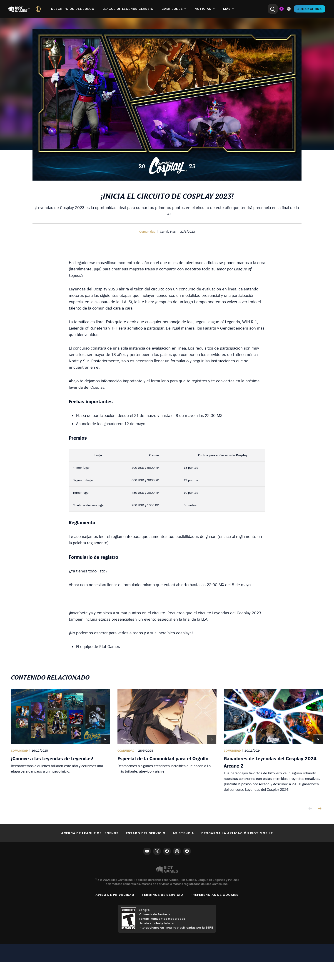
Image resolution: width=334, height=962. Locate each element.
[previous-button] (310, 809)
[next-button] (319, 809)
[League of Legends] (39, 8)
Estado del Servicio (145, 833)
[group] (167, 743)
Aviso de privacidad (114, 895)
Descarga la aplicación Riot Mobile (237, 833)
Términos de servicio (162, 895)
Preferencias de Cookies (214, 895)
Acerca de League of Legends (90, 833)
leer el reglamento (115, 536)
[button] (147, 231)
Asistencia (183, 833)
